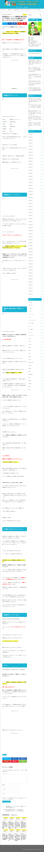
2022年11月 (31, 191)
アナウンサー (31, 314)
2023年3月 (31, 179)
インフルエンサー (32, 320)
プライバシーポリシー (19, 7)
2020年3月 (31, 288)
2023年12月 (31, 152)
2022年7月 (31, 203)
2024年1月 (31, 149)
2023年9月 (31, 161)
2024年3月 (31, 143)
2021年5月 (31, 245)
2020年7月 (31, 275)
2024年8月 (31, 134)
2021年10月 (31, 230)
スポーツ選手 (31, 323)
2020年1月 (31, 294)
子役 (29, 353)
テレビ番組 (31, 329)
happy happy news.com (31, 849)
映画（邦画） (31, 362)
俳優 (29, 341)
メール (4, 789)
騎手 (29, 389)
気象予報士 (31, 374)
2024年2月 (31, 146)
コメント (4, 773)
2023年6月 (31, 170)
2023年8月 (31, 164)
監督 (29, 377)
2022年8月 (31, 200)
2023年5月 (31, 173)
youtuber (30, 302)
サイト (3, 793)
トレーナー (31, 332)
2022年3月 (31, 215)
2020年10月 (31, 266)
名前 (3, 784)
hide (17, 88)
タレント (4, 754)
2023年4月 (31, 176)
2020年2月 (31, 291)
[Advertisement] (14, 72)
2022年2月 (31, 218)
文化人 (30, 359)
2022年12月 (31, 188)
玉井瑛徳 (38, 107)
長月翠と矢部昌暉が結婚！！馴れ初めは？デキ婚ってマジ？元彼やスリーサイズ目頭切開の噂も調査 (35, 76)
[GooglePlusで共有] (19, 23)
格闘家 (30, 368)
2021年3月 (31, 251)
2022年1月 (31, 221)
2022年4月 (31, 212)
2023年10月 (31, 158)
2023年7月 (31, 167)
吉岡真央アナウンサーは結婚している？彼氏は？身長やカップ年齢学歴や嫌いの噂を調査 (34, 100)
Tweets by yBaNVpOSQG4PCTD (34, 53)
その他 (30, 308)
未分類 (30, 365)
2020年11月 (31, 263)
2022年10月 (31, 194)
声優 (29, 347)
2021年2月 (31, 254)
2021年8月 (31, 236)
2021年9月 (31, 233)
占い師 (30, 344)
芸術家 (30, 383)
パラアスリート (32, 335)
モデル (30, 338)
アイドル (30, 311)
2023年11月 (31, 155)
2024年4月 (31, 140)
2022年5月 (31, 209)
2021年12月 (31, 224)
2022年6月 (31, 206)
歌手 (29, 371)
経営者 (30, 380)
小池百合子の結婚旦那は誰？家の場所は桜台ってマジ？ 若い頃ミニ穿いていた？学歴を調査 (34, 118)
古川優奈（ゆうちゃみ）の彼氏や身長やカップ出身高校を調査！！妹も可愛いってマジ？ (34, 124)
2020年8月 (31, 272)
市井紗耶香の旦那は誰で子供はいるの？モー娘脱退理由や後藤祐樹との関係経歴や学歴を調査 (35, 89)
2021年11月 (31, 227)
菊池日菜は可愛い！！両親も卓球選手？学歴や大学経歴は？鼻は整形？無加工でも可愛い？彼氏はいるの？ (35, 62)
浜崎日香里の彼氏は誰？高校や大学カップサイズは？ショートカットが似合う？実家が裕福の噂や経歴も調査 (35, 83)
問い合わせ (26, 7)
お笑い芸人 (31, 305)
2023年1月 (31, 185)
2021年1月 (31, 257)
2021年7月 (31, 239)
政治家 (30, 356)
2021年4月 (31, 248)
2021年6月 (31, 242)
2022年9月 (31, 197)
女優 (29, 350)
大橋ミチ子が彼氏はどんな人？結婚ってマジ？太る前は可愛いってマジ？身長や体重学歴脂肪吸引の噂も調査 (35, 69)
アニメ (30, 317)
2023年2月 (31, 182)
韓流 (29, 386)
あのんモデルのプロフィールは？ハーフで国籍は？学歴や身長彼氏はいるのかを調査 (34, 106)
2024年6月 (31, 137)
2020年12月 (31, 260)
